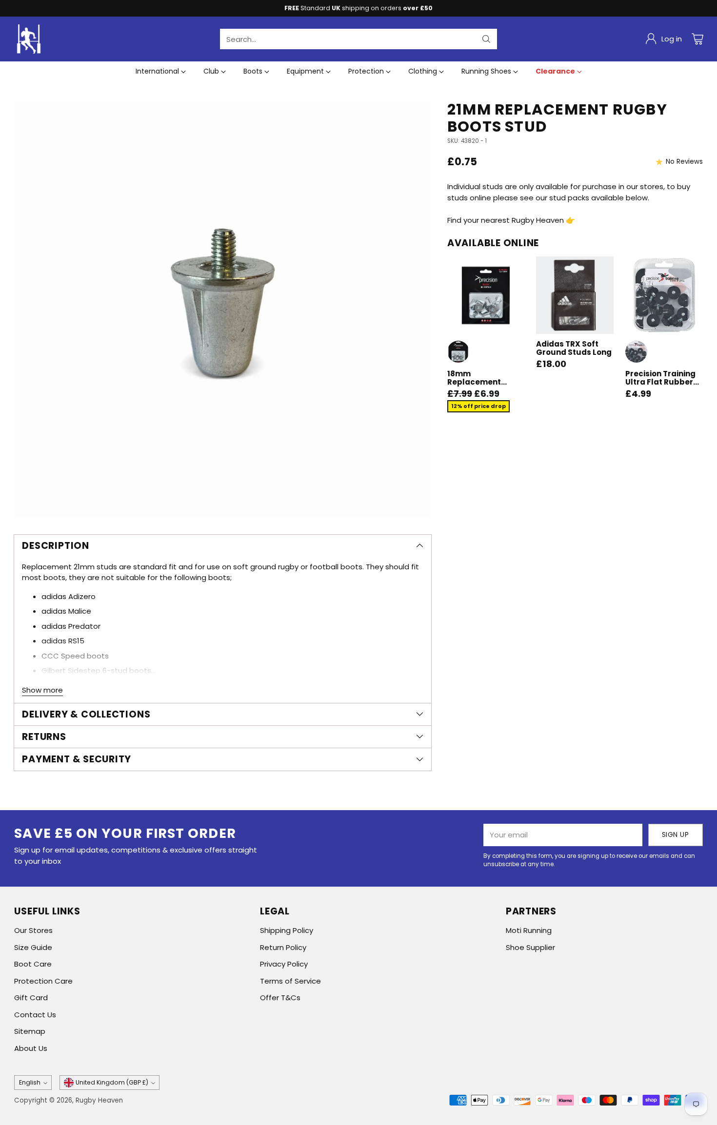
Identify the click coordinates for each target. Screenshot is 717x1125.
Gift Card (31, 997)
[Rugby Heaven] (28, 39)
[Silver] (458, 352)
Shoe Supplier (530, 947)
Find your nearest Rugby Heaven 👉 (511, 220)
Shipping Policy (286, 930)
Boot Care (33, 964)
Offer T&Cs (280, 997)
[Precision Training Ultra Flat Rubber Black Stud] (664, 295)
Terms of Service (290, 981)
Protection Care (43, 981)
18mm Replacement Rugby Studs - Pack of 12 (485, 386)
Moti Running (529, 930)
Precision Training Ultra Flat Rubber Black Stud (660, 382)
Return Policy (283, 947)
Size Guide (33, 947)
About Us (30, 1048)
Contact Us (35, 1014)
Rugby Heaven (99, 1100)
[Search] (486, 39)
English (29, 1082)
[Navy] (636, 352)
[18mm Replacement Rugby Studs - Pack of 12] (486, 295)
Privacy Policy (284, 964)
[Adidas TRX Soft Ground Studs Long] (575, 295)
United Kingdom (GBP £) (112, 1082)
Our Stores (33, 930)
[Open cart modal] (697, 39)
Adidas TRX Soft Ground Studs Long (574, 348)
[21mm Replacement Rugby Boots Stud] (222, 309)
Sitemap (29, 1031)
